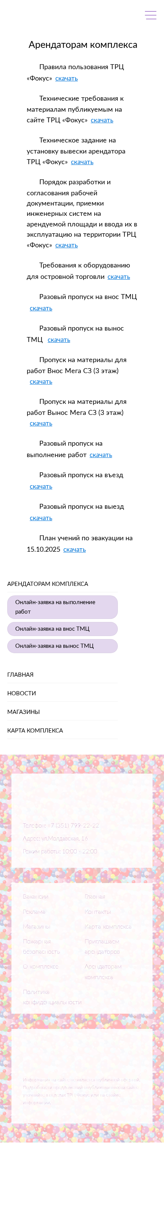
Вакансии (35, 897)
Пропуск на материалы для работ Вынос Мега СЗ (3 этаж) (77, 407)
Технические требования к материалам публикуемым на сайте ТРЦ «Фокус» (75, 109)
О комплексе (40, 967)
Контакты (98, 912)
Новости (21, 693)
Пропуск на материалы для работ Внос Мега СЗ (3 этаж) (77, 366)
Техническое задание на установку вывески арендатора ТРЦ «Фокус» (76, 151)
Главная (20, 675)
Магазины (23, 712)
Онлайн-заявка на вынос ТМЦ (54, 646)
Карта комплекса (35, 731)
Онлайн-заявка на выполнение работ (55, 607)
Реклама (34, 912)
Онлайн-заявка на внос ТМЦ (52, 629)
